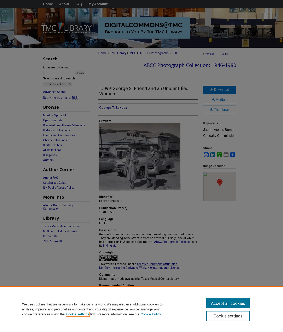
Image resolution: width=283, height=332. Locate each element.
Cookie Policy (151, 314)
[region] (141, 309)
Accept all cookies (228, 303)
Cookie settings (77, 314)
